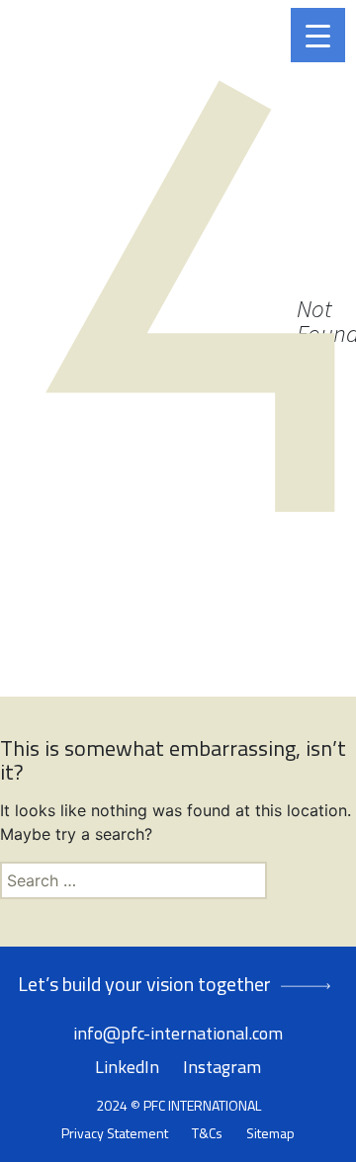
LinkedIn (127, 1066)
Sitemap (270, 1133)
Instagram (222, 1066)
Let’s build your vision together (144, 983)
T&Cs (207, 1133)
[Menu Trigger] (318, 35)
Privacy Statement (114, 1133)
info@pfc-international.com (178, 1033)
